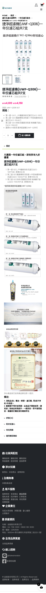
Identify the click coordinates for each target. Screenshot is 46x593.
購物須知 (22, 458)
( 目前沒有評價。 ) (21, 96)
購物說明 (5, 458)
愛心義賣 (26, 510)
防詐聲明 (14, 496)
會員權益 (14, 494)
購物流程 (14, 458)
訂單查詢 (22, 496)
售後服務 (5, 461)
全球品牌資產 (7, 543)
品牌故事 (5, 579)
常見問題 (22, 499)
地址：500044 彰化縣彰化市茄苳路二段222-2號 (21, 532)
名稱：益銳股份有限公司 (12, 524)
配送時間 (14, 461)
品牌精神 (35, 579)
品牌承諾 (15, 579)
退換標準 (22, 461)
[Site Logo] (7, 8)
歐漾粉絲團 (11, 561)
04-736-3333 (13, 527)
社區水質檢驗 (7, 510)
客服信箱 (14, 499)
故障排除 (21, 472)
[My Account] (36, 5)
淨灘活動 (17, 510)
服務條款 (5, 494)
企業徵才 (5, 513)
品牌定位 (25, 579)
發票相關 (5, 499)
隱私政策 (5, 496)
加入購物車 (26, 135)
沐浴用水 (12, 472)
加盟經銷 (5, 502)
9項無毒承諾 (7, 483)
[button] (41, 9)
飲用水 (5, 472)
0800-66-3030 (27, 527)
